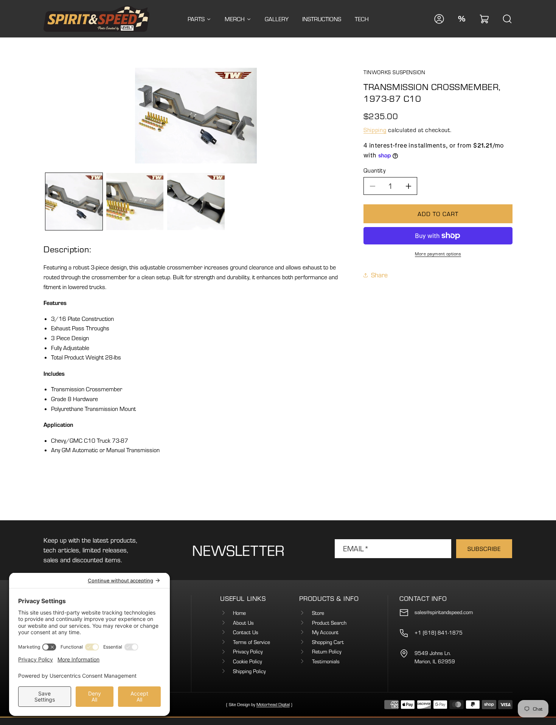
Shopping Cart (328, 642)
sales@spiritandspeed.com (444, 612)
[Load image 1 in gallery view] (74, 201)
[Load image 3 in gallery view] (195, 201)
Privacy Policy (247, 651)
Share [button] (379, 275)
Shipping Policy (249, 671)
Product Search (329, 622)
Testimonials (326, 661)
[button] (484, 19)
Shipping (375, 130)
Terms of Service (251, 642)
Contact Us (245, 632)
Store (318, 613)
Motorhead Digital (273, 704)
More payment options (438, 254)
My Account (325, 632)
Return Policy (326, 651)
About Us (243, 622)
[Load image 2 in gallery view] (134, 201)
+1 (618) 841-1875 (439, 632)
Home (239, 613)
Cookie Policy (247, 661)
